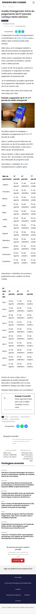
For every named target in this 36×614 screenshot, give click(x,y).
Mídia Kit (27, 595)
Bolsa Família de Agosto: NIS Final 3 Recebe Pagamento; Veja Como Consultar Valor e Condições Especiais (17, 516)
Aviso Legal (18, 577)
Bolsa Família (22, 38)
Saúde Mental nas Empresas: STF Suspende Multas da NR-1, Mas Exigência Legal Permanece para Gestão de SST (17, 526)
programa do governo (14, 419)
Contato (18, 601)
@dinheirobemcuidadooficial (21, 569)
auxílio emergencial (25, 416)
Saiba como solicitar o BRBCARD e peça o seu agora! (10, 455)
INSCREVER (16, 560)
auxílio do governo (15, 416)
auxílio (25, 164)
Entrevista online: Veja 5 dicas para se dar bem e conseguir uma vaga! (27, 457)
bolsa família (5, 419)
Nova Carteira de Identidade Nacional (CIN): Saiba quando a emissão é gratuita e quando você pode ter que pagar (17, 505)
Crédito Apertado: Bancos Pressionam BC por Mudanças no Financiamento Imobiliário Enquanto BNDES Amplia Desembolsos (17, 485)
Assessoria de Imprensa (13, 595)
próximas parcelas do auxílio (8, 421)
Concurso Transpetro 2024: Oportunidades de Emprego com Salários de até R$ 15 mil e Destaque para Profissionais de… (17, 536)
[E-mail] (5, 413)
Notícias (5, 20)
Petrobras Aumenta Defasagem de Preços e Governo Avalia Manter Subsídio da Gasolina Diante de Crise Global (18, 474)
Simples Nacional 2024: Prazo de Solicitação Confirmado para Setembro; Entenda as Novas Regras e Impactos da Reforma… (17, 495)
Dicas (3, 501)
